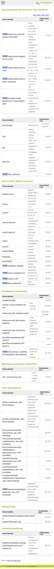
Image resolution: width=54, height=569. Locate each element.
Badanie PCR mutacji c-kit (11, 522)
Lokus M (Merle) (8, 251)
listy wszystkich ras (14, 560)
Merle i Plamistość (14, 283)
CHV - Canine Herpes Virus (12, 377)
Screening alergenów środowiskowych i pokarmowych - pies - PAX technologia (14, 478)
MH (3, 148)
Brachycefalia (7, 125)
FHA (4, 136)
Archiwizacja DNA (8, 300)
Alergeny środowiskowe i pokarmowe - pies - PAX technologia (14, 492)
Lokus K (5, 246)
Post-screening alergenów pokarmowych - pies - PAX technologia (11, 432)
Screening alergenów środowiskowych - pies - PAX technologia (12, 469)
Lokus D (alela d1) (8, 222)
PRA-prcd (5, 162)
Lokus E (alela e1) (8, 232)
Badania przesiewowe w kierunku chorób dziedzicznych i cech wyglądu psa (14, 545)
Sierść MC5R (7, 261)
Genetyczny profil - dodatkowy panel (15, 313)
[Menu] (3, 2)
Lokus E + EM (13, 279)
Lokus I (5, 241)
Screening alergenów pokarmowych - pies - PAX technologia (11, 461)
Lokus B (5, 212)
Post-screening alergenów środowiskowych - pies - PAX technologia (12, 441)
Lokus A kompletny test (16, 273)
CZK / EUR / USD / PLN (41, 15)
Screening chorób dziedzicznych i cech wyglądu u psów (13, 101)
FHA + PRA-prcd (14, 174)
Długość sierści (8, 194)
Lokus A (5, 204)
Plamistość (6, 257)
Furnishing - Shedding (15, 266)
